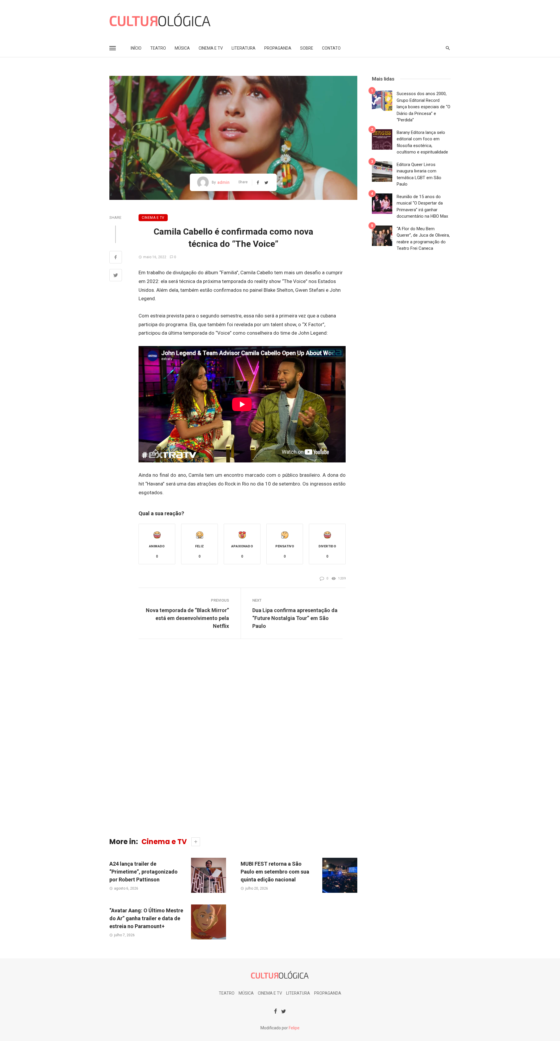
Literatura (244, 48)
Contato (331, 48)
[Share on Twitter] (115, 276)
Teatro (158, 48)
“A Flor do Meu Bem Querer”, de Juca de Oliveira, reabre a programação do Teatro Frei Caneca (423, 238)
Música (182, 48)
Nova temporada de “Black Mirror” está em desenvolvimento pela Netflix (187, 618)
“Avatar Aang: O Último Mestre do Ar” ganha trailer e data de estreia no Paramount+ (146, 918)
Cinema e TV (211, 48)
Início (136, 48)
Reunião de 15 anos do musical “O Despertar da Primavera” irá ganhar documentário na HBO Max (422, 206)
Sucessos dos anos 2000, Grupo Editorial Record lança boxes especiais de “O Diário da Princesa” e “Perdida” (423, 107)
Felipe (294, 1028)
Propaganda (277, 48)
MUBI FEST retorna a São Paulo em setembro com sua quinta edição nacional (275, 872)
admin (223, 182)
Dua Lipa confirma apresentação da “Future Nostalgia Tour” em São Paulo (294, 618)
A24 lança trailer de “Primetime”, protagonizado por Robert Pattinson (143, 872)
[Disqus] (233, 740)
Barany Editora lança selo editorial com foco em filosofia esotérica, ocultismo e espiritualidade (422, 142)
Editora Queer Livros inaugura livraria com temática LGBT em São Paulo (419, 174)
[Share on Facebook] (115, 258)
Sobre (306, 48)
